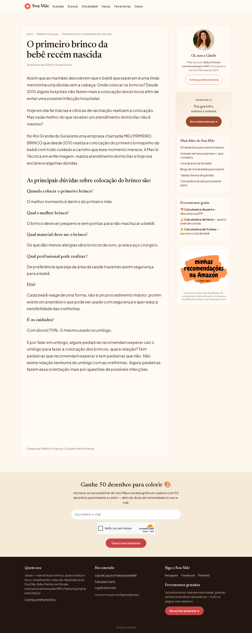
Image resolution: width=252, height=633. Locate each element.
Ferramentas (122, 6)
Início (30, 34)
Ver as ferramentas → (184, 611)
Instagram (171, 575)
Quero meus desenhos (126, 543)
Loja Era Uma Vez (105, 587)
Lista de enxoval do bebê (195, 163)
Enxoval (73, 6)
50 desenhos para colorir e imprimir (202, 147)
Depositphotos (129, 594)
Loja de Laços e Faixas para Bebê (116, 575)
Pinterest (204, 575)
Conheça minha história (204, 79)
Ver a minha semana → (204, 121)
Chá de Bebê (90, 6)
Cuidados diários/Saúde (79, 448)
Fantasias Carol (105, 581)
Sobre (139, 6)
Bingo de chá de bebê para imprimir (202, 169)
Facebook (188, 575)
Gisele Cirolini (63, 64)
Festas (106, 6)
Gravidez (58, 6)
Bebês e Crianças (47, 34)
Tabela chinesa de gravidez (197, 175)
